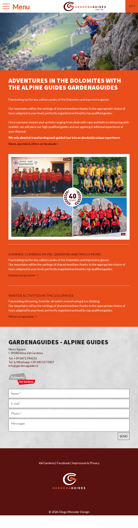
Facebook (63, 463)
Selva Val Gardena (31, 353)
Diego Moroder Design (74, 512)
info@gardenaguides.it (23, 366)
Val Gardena (47, 463)
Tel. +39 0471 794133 (22, 358)
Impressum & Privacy (85, 463)
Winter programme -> (22, 316)
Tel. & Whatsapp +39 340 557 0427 (31, 362)
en (131, 6)
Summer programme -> (23, 275)
